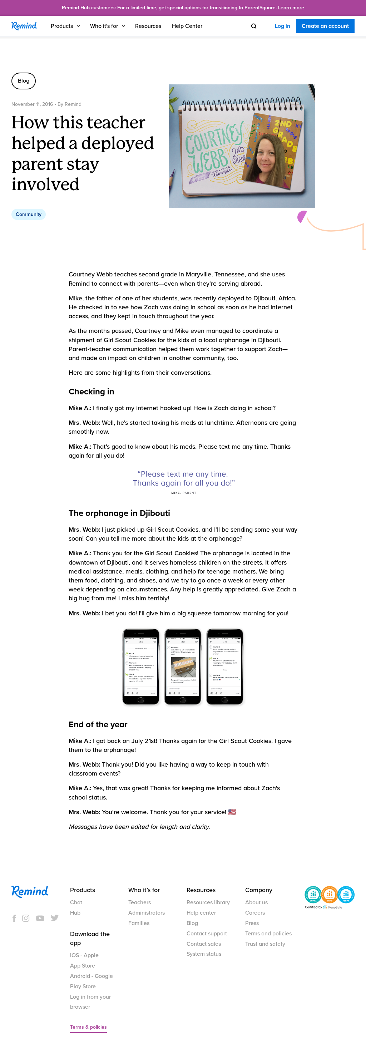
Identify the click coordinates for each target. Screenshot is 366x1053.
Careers (255, 912)
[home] (23, 26)
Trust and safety (265, 944)
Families (138, 923)
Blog (192, 923)
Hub (75, 912)
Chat (76, 902)
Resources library (208, 902)
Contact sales (204, 944)
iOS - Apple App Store (84, 960)
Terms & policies (88, 1027)
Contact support (207, 933)
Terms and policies (268, 933)
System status (204, 954)
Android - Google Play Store (91, 981)
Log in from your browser (90, 1002)
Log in (282, 26)
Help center (201, 912)
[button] (66, 26)
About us (256, 902)
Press (252, 923)
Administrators (146, 912)
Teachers (139, 902)
